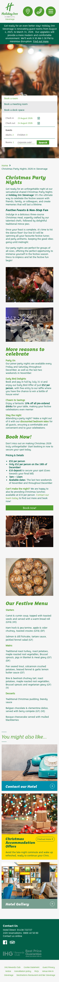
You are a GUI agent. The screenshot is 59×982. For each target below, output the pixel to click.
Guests (9, 130)
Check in (10, 118)
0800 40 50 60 (30, 932)
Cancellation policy (22, 971)
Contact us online (12, 936)
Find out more (41, 41)
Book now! (29, 508)
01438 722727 (24, 929)
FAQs (36, 971)
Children (21, 134)
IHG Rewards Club (12, 967)
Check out (10, 123)
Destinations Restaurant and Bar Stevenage (36, 975)
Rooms (9, 142)
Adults (9, 134)
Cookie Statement (31, 967)
